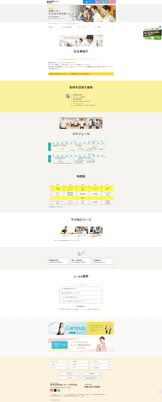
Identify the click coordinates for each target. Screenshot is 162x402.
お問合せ (105, 1)
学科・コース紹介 (53, 23)
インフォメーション (97, 364)
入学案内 (53, 364)
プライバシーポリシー (63, 394)
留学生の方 (70, 377)
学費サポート (96, 361)
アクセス (110, 2)
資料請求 (99, 1)
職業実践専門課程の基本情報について (99, 394)
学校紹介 (74, 364)
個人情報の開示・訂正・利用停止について (85, 394)
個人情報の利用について (72, 394)
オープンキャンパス (90, 2)
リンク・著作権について (54, 394)
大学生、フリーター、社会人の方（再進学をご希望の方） (90, 378)
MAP (69, 387)
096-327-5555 (92, 386)
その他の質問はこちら (81, 306)
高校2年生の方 (70, 373)
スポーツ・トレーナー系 (62, 23)
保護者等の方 (92, 373)
